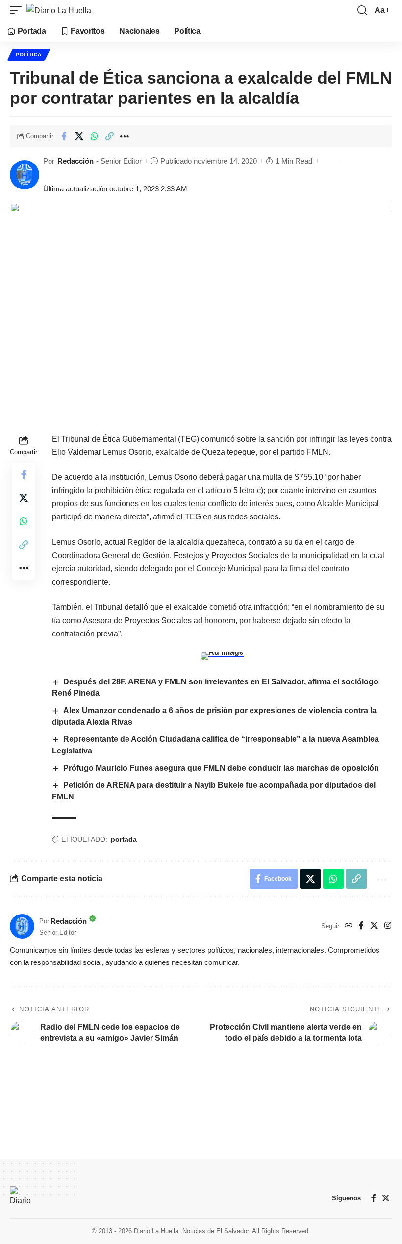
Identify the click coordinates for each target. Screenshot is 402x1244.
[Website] (348, 926)
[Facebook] (361, 926)
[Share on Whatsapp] (94, 136)
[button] (18, 10)
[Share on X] (79, 136)
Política (29, 54)
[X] (374, 926)
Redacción (75, 161)
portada (124, 839)
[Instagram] (387, 926)
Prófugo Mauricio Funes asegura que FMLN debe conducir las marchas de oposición (221, 768)
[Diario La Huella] (58, 10)
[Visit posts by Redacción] (24, 174)
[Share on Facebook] (64, 136)
